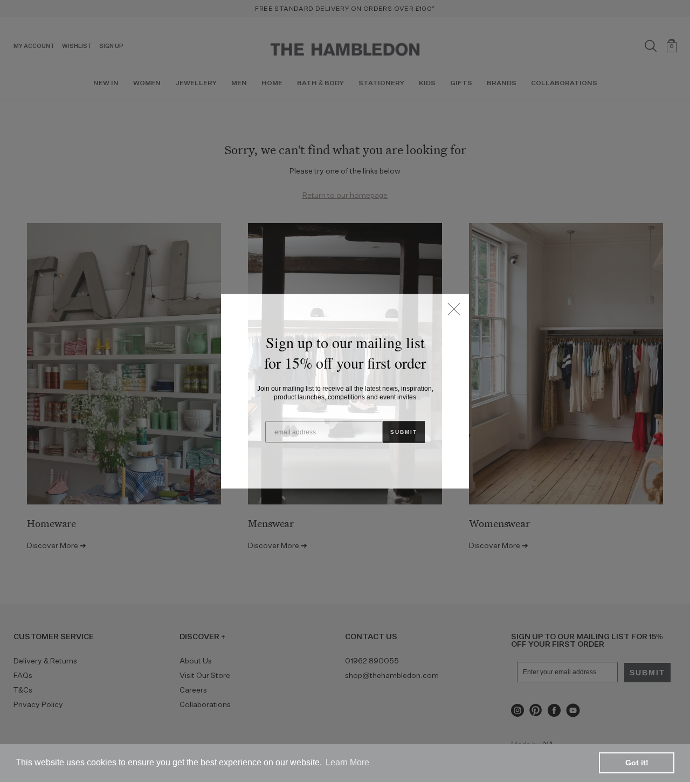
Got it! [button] (636, 762)
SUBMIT (403, 431)
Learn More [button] (347, 762)
